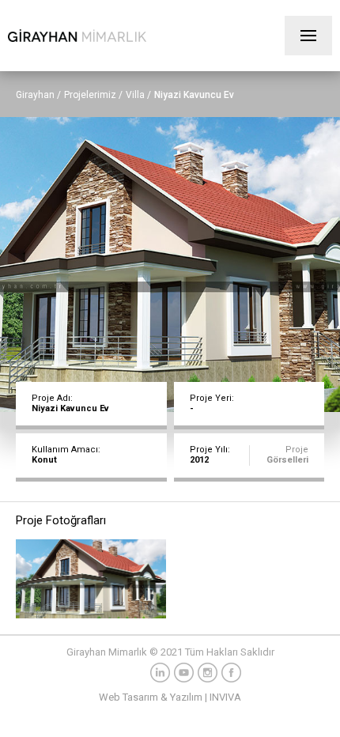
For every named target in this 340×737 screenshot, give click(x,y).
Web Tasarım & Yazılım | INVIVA (170, 697)
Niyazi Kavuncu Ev (194, 94)
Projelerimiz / (93, 94)
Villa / (138, 94)
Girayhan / (38, 94)
